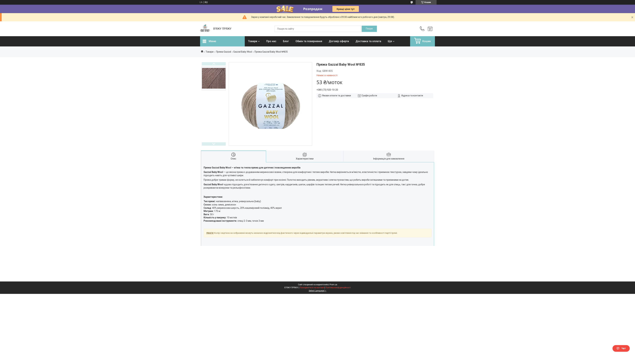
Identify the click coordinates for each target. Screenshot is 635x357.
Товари (252, 41)
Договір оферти (339, 41)
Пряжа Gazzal (223, 51)
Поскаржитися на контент (312, 287)
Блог (286, 41)
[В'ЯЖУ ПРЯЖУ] (205, 29)
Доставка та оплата (368, 41)
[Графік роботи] (430, 28)
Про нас (271, 41)
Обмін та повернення (309, 41)
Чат (623, 348)
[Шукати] (369, 29)
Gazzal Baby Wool (242, 51)
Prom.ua (333, 284)
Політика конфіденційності (338, 287)
